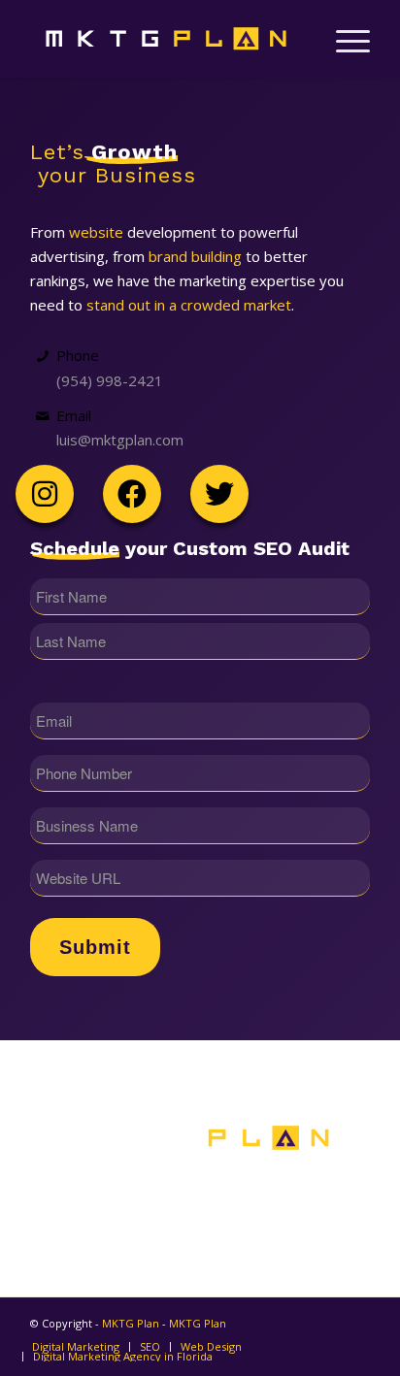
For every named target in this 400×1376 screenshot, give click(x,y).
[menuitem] (343, 39)
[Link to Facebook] (87, 1231)
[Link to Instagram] (313, 1231)
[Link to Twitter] (200, 1231)
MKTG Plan (130, 1323)
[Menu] (343, 39)
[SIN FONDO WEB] (166, 39)
